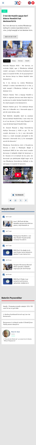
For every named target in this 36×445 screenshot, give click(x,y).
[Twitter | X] (20, 200)
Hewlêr (27, 61)
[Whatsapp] (15, 200)
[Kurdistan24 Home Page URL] (18, 3)
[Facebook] (26, 200)
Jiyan (4, 11)
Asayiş (14, 61)
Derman (20, 61)
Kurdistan (6, 61)
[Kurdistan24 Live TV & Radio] (32, 2)
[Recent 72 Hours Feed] (29, 2)
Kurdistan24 (19, 195)
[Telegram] (10, 200)
